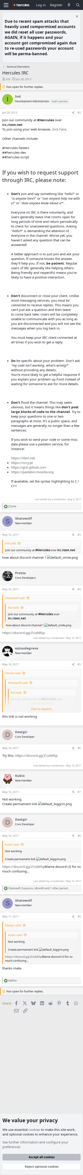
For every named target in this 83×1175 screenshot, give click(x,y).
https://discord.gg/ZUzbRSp (23, 632)
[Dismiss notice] (76, 17)
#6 (79, 748)
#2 (79, 112)
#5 (79, 664)
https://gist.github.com (28, 467)
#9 (79, 916)
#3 (79, 535)
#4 (79, 589)
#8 (79, 836)
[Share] (73, 112)
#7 (79, 792)
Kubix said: (12, 844)
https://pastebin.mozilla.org (32, 472)
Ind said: (10, 543)
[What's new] (69, 5)
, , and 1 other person (38, 888)
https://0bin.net (23, 458)
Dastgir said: (13, 925)
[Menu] (6, 5)
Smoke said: (13, 673)
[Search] (77, 5)
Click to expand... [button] (42, 709)
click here (59, 129)
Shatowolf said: (15, 598)
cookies (34, 1129)
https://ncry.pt (22, 462)
